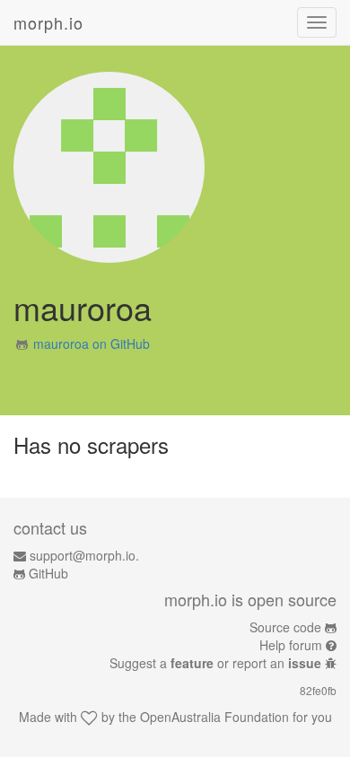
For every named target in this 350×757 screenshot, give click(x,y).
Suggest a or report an (215, 663)
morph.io (48, 22)
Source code (285, 627)
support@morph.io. (84, 555)
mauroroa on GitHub (91, 343)
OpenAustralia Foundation (214, 717)
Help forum (290, 645)
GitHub (48, 573)
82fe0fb (318, 690)
